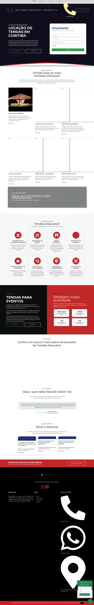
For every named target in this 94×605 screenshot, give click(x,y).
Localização (51, 1)
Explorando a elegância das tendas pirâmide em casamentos (46, 442)
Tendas (17, 10)
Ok (82, 602)
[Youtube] (51, 486)
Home (34, 1)
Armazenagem (23, 10)
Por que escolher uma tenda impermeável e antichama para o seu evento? (27, 444)
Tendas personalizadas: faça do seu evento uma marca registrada (66, 442)
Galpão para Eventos (48, 10)
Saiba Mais (21, 452)
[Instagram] (47, 486)
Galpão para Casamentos (35, 10)
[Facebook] (43, 486)
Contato (59, 1)
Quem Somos (42, 1)
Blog (56, 10)
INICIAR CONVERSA (85, 594)
